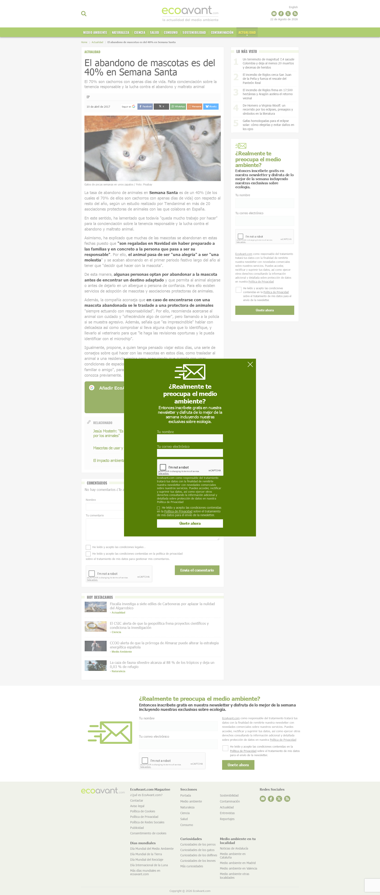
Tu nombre (165, 432)
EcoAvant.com (166, 478)
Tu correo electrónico (173, 446)
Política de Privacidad (170, 502)
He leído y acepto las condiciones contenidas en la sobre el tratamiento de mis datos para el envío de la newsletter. (189, 511)
